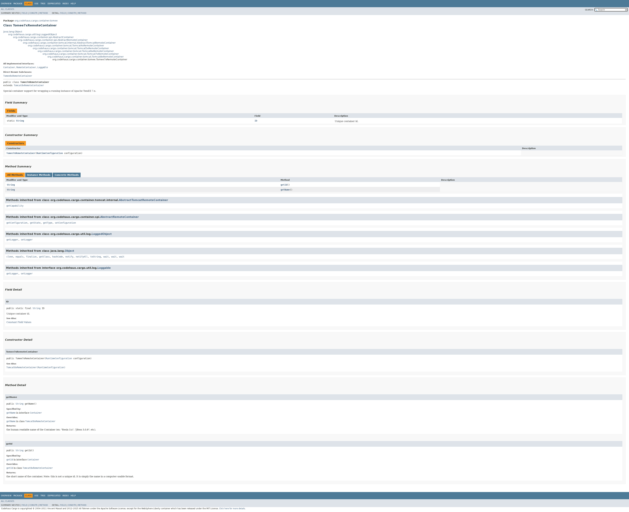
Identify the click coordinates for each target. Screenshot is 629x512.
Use (36, 3)
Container (9, 67)
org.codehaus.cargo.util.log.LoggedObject (32, 34)
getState (35, 222)
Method (43, 13)
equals (19, 256)
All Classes (7, 9)
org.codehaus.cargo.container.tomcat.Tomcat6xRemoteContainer (76, 51)
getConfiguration (16, 222)
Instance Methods (38, 175)
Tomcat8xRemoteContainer (29, 85)
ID (256, 120)
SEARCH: (589, 10)
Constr (33, 13)
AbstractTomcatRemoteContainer (143, 200)
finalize (31, 256)
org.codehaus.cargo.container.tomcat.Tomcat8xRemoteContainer (86, 56)
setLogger (27, 239)
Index (65, 3)
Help (73, 3)
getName (285, 189)
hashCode (57, 256)
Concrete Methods (67, 175)
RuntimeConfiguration (50, 153)
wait (106, 256)
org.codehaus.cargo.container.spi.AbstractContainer (43, 37)
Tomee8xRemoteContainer (17, 76)
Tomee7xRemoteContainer (20, 153)
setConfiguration (65, 222)
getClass (44, 256)
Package (17, 3)
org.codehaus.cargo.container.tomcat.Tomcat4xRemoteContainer (66, 45)
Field (24, 13)
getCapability (14, 205)
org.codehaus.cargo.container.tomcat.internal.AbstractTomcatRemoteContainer (69, 42)
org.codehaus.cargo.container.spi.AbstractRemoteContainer (53, 40)
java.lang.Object (12, 31)
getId (284, 184)
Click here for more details (232, 508)
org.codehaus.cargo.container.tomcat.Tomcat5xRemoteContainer (71, 48)
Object (69, 250)
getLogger (12, 239)
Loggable (42, 67)
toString (95, 256)
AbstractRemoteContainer (119, 216)
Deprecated (54, 3)
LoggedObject (102, 234)
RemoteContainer (26, 67)
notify (69, 256)
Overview (6, 3)
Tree (43, 3)
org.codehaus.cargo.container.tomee (36, 20)
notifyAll (82, 256)
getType (47, 222)
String (20, 120)
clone (9, 256)
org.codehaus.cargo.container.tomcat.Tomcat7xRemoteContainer (81, 54)
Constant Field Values (18, 322)
